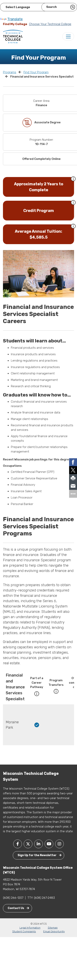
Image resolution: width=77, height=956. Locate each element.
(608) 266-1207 (13, 898)
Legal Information (30, 927)
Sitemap (53, 927)
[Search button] (72, 7)
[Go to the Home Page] (13, 36)
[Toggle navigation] (68, 36)
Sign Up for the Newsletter (37, 855)
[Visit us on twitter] (28, 844)
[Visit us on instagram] (59, 844)
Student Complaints (24, 931)
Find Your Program (36, 72)
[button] (73, 178)
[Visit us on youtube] (49, 844)
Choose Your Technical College (50, 24)
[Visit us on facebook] (17, 844)
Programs (9, 72)
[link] (73, 462)
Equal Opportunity (54, 931)
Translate (15, 19)
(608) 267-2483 (44, 898)
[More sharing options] (73, 494)
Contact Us (16, 908)
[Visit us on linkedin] (38, 844)
